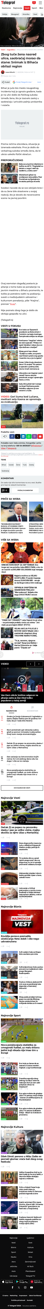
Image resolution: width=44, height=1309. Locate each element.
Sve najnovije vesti (22, 788)
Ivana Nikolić (10, 72)
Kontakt (30, 1300)
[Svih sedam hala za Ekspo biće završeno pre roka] (9, 957)
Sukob (11, 465)
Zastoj (31, 465)
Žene (18, 465)
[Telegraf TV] (31, 1287)
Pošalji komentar (25, 490)
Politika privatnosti (18, 1300)
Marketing (13, 1295)
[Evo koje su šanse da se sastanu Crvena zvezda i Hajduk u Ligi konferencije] (9, 1068)
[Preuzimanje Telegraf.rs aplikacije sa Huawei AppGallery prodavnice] (36, 1282)
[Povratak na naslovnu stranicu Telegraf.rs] (8, 3)
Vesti (3, 50)
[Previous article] (2, 654)
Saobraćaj (5, 471)
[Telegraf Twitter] (19, 1287)
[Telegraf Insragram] (25, 1287)
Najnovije (10, 797)
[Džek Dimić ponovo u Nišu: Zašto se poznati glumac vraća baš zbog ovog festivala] (22, 1142)
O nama (5, 1295)
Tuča (25, 465)
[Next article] (42, 654)
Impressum (23, 1295)
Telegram (11, 448)
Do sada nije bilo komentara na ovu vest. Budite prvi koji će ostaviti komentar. (21, 483)
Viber (3, 448)
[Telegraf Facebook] (12, 1287)
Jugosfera (11, 50)
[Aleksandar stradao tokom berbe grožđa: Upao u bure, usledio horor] (9, 878)
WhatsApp (36, 446)
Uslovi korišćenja (35, 1295)
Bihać (4, 465)
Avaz (12, 304)
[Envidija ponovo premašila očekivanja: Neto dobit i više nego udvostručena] (22, 922)
